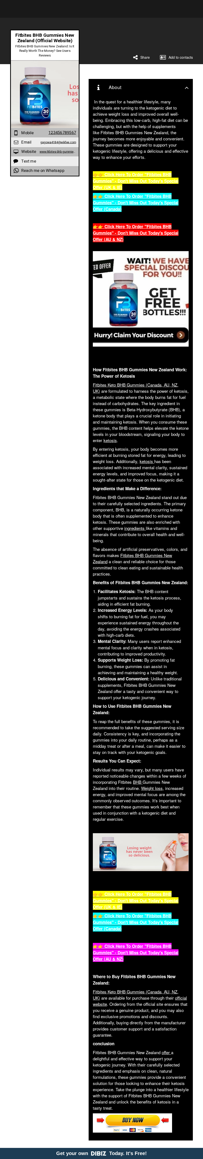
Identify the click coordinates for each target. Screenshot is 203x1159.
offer (166, 1052)
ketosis (110, 440)
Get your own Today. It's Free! (101, 1153)
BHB (138, 782)
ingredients (135, 528)
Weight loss (152, 788)
